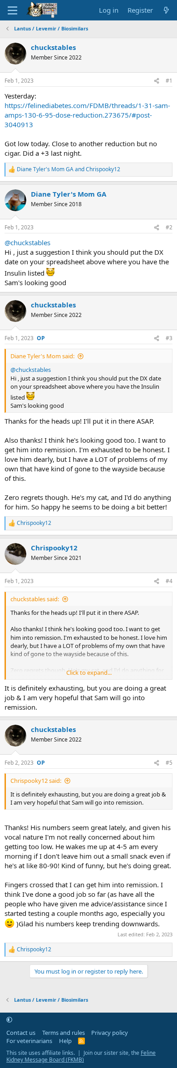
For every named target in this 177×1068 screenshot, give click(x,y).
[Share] (156, 81)
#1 (169, 80)
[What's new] (166, 10)
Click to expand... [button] (89, 672)
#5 (169, 762)
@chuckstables (27, 242)
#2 (169, 227)
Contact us (20, 1032)
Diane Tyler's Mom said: (42, 356)
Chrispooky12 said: (35, 780)
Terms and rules (63, 1032)
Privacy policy (109, 1032)
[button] (9, 1019)
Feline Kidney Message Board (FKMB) (81, 1056)
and (68, 169)
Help (65, 1041)
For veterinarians (29, 1041)
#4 (169, 581)
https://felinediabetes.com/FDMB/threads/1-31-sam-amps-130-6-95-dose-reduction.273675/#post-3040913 (87, 115)
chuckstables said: (34, 599)
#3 (169, 338)
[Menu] (12, 10)
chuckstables (53, 47)
